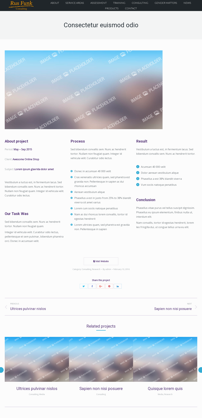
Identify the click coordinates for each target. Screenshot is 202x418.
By (107, 269)
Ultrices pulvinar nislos (36, 388)
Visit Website (102, 261)
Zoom (32, 359)
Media (42, 394)
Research (96, 269)
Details (41, 359)
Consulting (86, 269)
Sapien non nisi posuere (101, 388)
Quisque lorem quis (165, 388)
